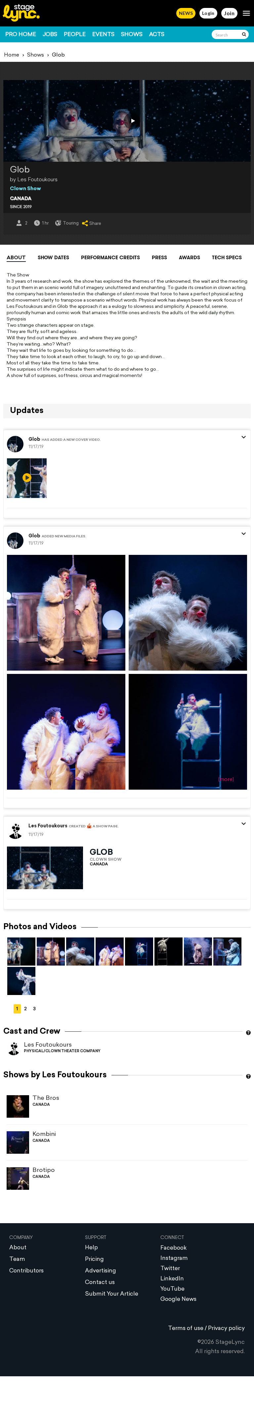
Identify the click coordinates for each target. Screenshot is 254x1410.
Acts (156, 34)
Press (159, 257)
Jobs (50, 34)
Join (229, 13)
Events (103, 34)
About (16, 258)
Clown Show (25, 189)
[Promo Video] (132, 121)
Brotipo (43, 1170)
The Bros (45, 1098)
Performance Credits (110, 257)
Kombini (44, 1134)
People (75, 34)
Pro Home (20, 34)
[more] (226, 779)
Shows (132, 34)
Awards (189, 257)
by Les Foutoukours (34, 180)
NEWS (186, 13)
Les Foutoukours (48, 1045)
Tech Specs (227, 257)
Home (11, 55)
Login (208, 13)
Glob (34, 439)
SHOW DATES (53, 257)
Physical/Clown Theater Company (62, 1051)
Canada (20, 198)
